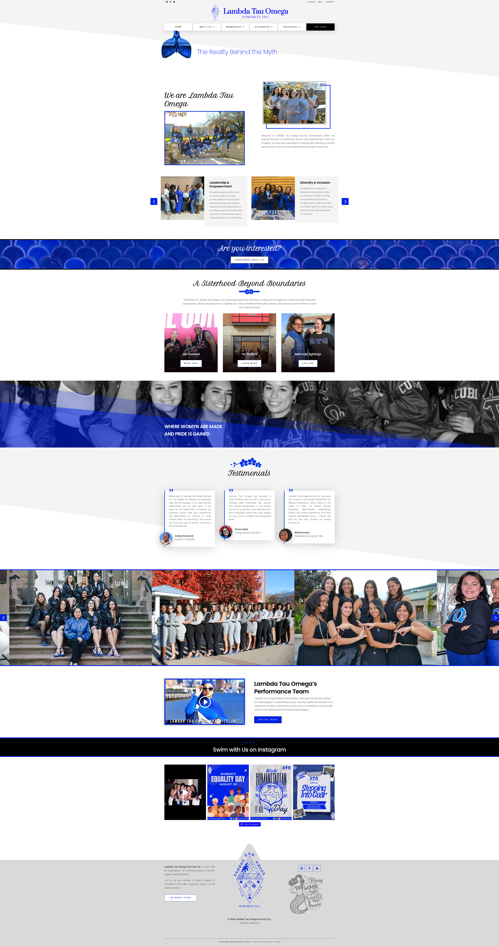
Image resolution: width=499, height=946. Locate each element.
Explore (308, 363)
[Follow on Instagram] (301, 868)
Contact (330, 2)
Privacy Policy (256, 942)
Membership (234, 27)
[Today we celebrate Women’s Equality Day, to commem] (228, 792)
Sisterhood (262, 27)
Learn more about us (249, 260)
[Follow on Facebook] (309, 868)
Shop (320, 2)
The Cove (320, 27)
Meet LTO (205, 27)
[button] (153, 201)
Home (178, 27)
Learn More (249, 363)
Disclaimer (268, 942)
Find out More (268, 720)
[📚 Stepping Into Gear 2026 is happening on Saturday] (314, 792)
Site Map (277, 942)
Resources (291, 27)
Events (311, 2)
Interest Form (180, 897)
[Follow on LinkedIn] (317, 868)
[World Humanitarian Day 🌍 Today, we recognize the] (271, 792)
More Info (191, 363)
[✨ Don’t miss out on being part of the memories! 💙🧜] (185, 792)
